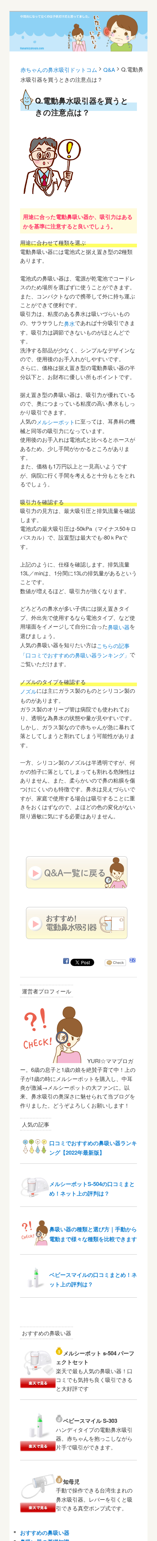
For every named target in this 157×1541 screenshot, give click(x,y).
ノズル (28, 691)
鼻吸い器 (119, 627)
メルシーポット (56, 422)
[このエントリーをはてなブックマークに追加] (132, 962)
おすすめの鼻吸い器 (44, 1533)
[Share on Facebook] (66, 962)
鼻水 (69, 323)
